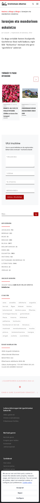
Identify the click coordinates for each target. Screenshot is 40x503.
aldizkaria (22, 302)
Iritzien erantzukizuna (11, 418)
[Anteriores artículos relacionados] (30, 79)
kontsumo (16, 321)
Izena (10, 173)
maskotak (6, 328)
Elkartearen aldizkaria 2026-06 (13, 361)
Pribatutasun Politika (10, 421)
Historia (6, 257)
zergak (5, 336)
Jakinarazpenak (9, 447)
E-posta (11, 182)
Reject (20, 493)
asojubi (6, 33)
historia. (14, 317)
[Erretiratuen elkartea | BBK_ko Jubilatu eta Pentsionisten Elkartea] (4, 3)
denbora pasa (20, 310)
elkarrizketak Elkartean (10, 354)
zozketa (14, 336)
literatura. (26, 325)
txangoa (31, 332)
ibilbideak (23, 317)
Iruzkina (12, 157)
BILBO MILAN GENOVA (25, 285)
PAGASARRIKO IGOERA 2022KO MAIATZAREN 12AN (29, 110)
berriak (5, 306)
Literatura (7, 263)
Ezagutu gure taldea (10, 440)
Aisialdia (6, 230)
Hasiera (4, 11)
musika (32, 328)
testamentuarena (18, 332)
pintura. (6, 332)
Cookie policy (27, 482)
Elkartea (6, 253)
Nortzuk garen (8, 437)
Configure (20, 498)
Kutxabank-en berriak (12, 260)
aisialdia (12, 302)
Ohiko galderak (9, 415)
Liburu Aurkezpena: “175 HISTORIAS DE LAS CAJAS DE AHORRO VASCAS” (18, 365)
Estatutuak (7, 443)
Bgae (4, 237)
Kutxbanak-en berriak (11, 325)
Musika (5, 267)
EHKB (4, 250)
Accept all (20, 488)
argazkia (32, 302)
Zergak (5, 270)
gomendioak (25, 314)
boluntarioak (8, 247)
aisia (4, 302)
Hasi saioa (7, 463)
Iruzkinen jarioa (9, 469)
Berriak (5, 233)
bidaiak (21, 306)
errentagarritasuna (10, 314)
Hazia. (5, 317)
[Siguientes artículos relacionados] (36, 79)
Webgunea (12, 190)
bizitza (29, 306)
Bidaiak (5, 240)
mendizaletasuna (19, 328)
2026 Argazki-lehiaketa (10, 351)
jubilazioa (6, 321)
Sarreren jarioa (8, 466)
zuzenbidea (24, 336)
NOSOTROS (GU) (7, 358)
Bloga (11, 11)
